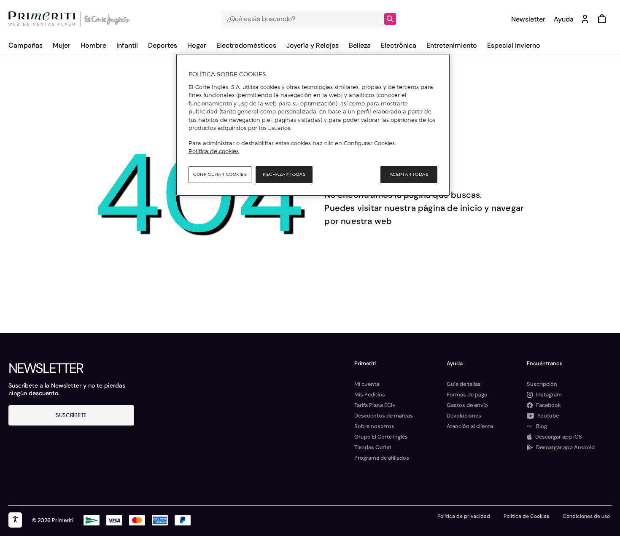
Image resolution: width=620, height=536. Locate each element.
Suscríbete (71, 415)
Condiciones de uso (586, 516)
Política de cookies (214, 151)
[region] (313, 125)
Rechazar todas (284, 174)
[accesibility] (15, 520)
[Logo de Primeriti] (43, 19)
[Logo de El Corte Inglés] (105, 19)
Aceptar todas (409, 174)
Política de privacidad (463, 516)
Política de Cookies (526, 516)
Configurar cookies (220, 174)
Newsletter (528, 19)
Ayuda (564, 19)
